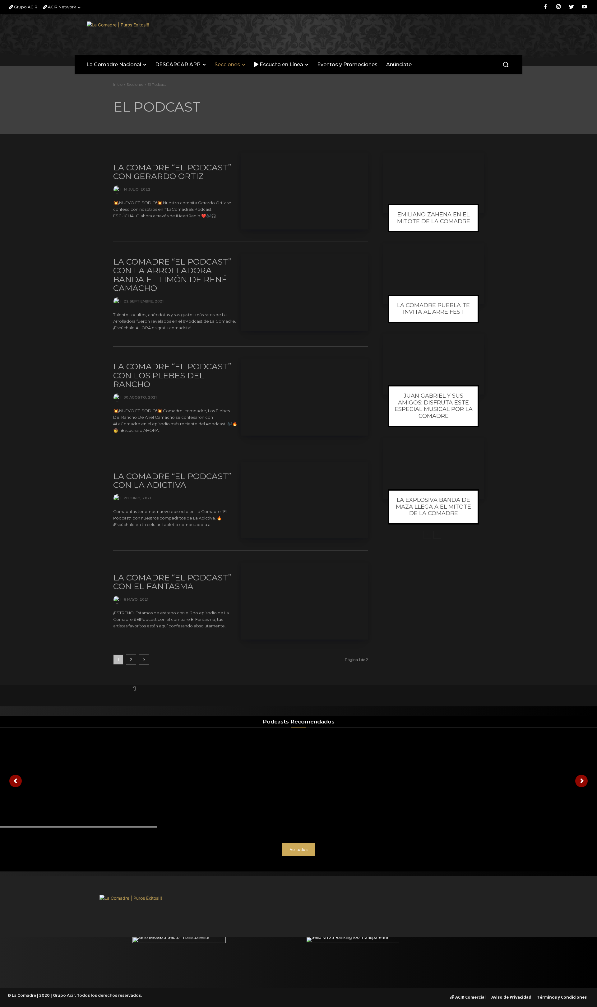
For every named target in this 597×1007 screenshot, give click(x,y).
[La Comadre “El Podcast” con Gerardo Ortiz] (304, 191)
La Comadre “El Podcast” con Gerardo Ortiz (172, 172)
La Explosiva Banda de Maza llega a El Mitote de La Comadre (433, 507)
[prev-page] (427, 535)
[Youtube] (584, 7)
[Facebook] (545, 7)
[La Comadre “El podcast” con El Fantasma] (304, 601)
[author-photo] (118, 189)
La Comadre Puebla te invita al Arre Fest (433, 309)
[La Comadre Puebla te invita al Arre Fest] (433, 273)
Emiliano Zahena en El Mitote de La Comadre (433, 218)
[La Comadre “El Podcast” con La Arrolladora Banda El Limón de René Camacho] (304, 292)
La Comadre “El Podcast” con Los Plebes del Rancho (172, 375)
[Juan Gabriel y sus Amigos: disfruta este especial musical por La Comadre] (433, 364)
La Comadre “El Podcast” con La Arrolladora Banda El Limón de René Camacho (172, 275)
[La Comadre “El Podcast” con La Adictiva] (304, 500)
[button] (505, 64)
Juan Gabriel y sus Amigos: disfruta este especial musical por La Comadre (434, 405)
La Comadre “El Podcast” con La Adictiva (172, 480)
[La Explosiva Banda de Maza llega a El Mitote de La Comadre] (433, 468)
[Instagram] (558, 7)
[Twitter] (571, 7)
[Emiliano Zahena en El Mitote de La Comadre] (433, 183)
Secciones (135, 84)
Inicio (118, 84)
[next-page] (144, 659)
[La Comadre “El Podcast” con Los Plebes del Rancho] (304, 397)
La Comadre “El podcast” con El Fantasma (172, 582)
